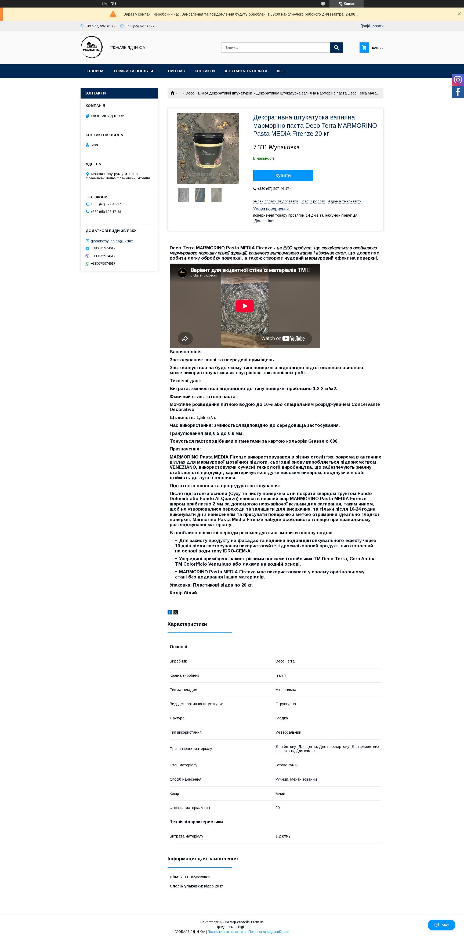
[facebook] (170, 613)
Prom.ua (257, 922)
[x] (175, 613)
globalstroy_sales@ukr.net (112, 241)
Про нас (176, 71)
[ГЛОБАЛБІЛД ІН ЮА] (92, 57)
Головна (94, 71)
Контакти (205, 71)
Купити (283, 175)
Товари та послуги (133, 71)
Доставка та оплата (245, 71)
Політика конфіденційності (268, 932)
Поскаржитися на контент (227, 932)
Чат (445, 925)
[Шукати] (336, 47)
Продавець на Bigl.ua (232, 927)
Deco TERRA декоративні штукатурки (219, 93)
